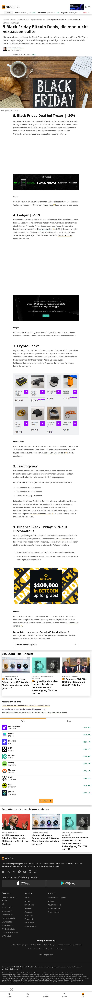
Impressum (7, 911)
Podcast (28, 912)
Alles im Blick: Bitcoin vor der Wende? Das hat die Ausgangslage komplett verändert (34, 713)
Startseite (6, 20)
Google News (30, 926)
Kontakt (51, 901)
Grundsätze (7, 922)
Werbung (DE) (54, 908)
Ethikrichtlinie (7, 925)
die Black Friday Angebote (40, 513)
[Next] (7, 988)
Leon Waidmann (17, 48)
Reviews (28, 908)
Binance (62, 538)
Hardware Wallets (44, 229)
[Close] (11, 989)
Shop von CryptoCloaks (55, 453)
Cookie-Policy (49, 945)
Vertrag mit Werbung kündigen (69, 945)
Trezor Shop (48, 205)
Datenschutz (7, 914)
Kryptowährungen (36, 20)
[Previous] (2, 988)
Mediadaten (7, 907)
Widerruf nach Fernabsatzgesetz (40, 949)
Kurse (27, 901)
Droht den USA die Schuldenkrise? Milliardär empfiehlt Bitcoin (26, 705)
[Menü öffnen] (89, 7)
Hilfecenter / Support (57, 897)
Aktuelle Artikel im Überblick (20, 20)
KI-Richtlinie (7, 936)
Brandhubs (29, 919)
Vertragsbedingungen (19, 945)
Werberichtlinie (8, 929)
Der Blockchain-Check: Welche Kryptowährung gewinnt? (23, 709)
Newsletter (29, 922)
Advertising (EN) (54, 905)
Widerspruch (61, 949)
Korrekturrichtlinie (10, 932)
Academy (29, 915)
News (27, 897)
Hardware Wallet (65, 235)
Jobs (3, 904)
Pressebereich (54, 912)
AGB (40, 955)
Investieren (29, 905)
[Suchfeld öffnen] (86, 7)
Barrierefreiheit (8, 918)
